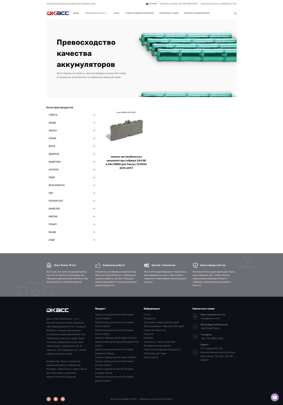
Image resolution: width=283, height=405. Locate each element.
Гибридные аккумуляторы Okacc (156, 399)
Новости (149, 334)
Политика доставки (155, 353)
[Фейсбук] (48, 399)
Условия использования (157, 345)
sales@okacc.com (210, 318)
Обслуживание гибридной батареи (164, 326)
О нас (116, 13)
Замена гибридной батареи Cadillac (115, 357)
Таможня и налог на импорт (160, 341)
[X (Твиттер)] (56, 399)
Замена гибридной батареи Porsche (115, 337)
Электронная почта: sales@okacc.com (219, 4)
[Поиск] (235, 13)
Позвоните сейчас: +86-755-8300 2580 (178, 4)
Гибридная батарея (95, 13)
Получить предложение (197, 13)
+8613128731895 (209, 328)
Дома (76, 13)
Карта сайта (151, 357)
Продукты (149, 318)
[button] (151, 3)
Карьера (148, 337)
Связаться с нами (168, 13)
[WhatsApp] (63, 399)
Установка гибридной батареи (161, 322)
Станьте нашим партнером (139, 13)
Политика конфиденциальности (162, 349)
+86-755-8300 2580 (211, 338)
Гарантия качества (155, 330)
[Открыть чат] (275, 397)
